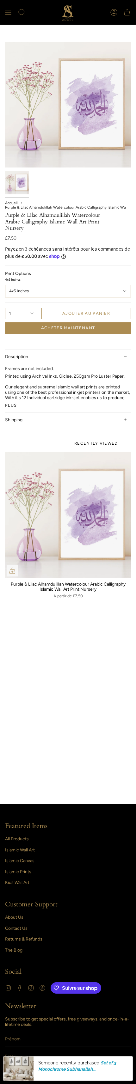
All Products (17, 839)
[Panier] (127, 12)
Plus (11, 405)
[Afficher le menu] (8, 12)
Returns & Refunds (23, 939)
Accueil (11, 203)
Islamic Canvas (19, 860)
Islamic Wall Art (20, 850)
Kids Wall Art (17, 882)
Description (16, 356)
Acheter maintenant (68, 328)
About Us (14, 917)
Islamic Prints (18, 871)
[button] (21, 12)
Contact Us (16, 928)
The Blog (13, 950)
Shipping (13, 420)
